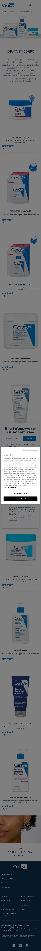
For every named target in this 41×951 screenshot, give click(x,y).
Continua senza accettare (30, 450)
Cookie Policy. (12, 487)
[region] (20, 475)
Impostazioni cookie (20, 493)
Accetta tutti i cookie (20, 499)
